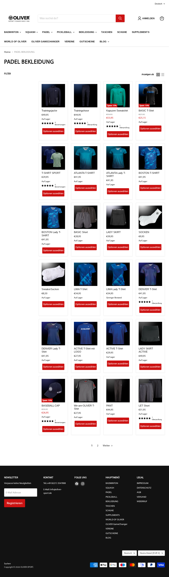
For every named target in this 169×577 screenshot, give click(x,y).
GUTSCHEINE (87, 41)
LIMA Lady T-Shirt (116, 289)
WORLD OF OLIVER (15, 41)
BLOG (103, 41)
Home (7, 52)
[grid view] (158, 74)
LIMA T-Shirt (80, 289)
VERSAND (141, 496)
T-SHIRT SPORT (51, 172)
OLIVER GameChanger (45, 41)
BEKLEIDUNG (87, 32)
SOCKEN (144, 232)
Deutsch (158, 4)
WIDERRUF (142, 501)
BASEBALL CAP (51, 405)
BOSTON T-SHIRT (149, 172)
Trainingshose (81, 110)
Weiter (106, 445)
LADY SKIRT (113, 232)
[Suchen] (120, 18)
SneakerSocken (50, 289)
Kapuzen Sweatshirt (117, 110)
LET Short (144, 405)
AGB (139, 492)
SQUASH (30, 32)
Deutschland (150, 553)
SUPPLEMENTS (140, 32)
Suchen (7, 563)
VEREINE (70, 41)
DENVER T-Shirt (148, 289)
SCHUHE (122, 32)
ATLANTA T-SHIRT (84, 172)
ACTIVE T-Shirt (114, 348)
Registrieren (14, 503)
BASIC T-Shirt (146, 110)
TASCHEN (106, 32)
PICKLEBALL (65, 32)
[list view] (162, 74)
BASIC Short (81, 232)
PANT (109, 405)
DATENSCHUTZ (144, 487)
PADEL (46, 32)
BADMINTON (11, 32)
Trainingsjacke (49, 110)
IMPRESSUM (142, 483)
